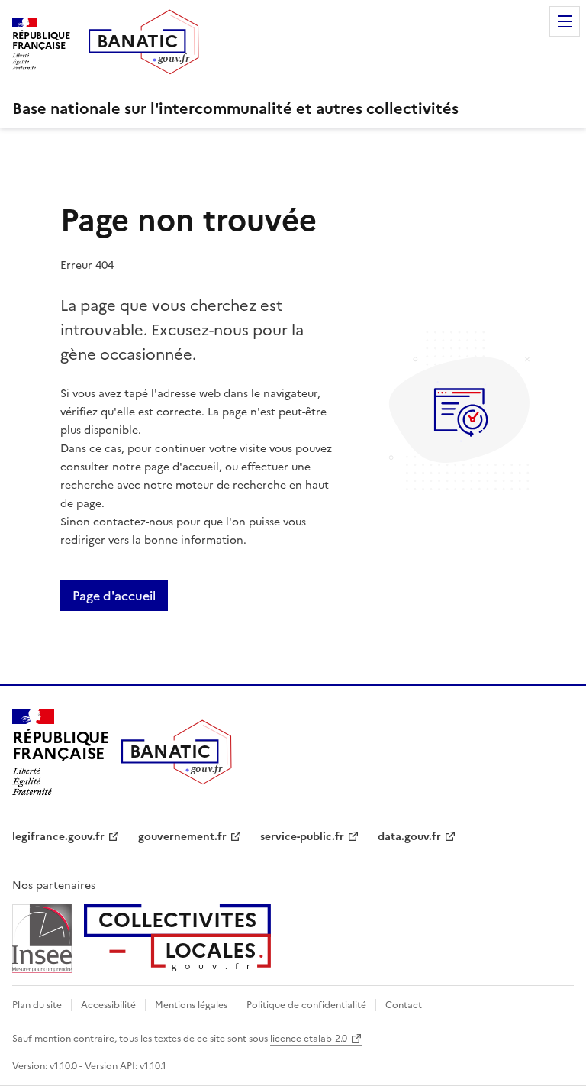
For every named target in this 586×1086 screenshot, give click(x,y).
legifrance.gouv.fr (58, 837)
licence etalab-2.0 (308, 1039)
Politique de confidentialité (306, 1005)
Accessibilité (108, 1005)
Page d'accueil (114, 596)
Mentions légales (191, 1005)
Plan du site (37, 1005)
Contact (403, 1005)
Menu (564, 21)
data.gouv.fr (409, 837)
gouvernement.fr (182, 837)
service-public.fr (302, 837)
